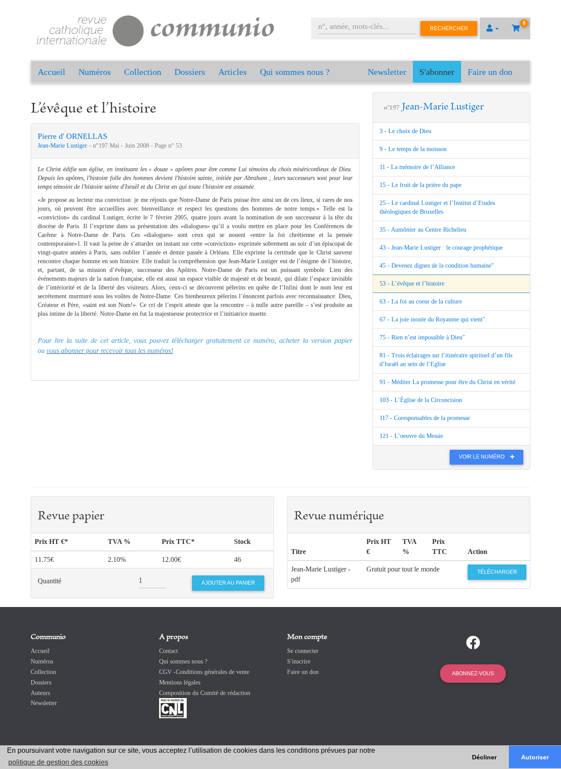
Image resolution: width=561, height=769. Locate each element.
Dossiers (189, 72)
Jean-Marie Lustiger (63, 145)
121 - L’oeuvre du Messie (411, 436)
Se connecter (303, 651)
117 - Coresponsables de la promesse (425, 418)
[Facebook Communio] (473, 643)
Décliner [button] (484, 757)
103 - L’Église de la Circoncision (421, 400)
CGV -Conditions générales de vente (204, 672)
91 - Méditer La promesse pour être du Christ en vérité (447, 382)
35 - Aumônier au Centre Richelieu (423, 229)
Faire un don (490, 72)
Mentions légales (179, 682)
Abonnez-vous (473, 673)
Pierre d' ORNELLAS (72, 136)
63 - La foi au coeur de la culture (421, 301)
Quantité (49, 581)
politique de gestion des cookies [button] (58, 762)
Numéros (94, 72)
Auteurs (40, 693)
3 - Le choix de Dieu (405, 131)
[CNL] (173, 708)
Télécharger (497, 572)
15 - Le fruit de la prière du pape (421, 185)
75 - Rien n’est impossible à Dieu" (422, 337)
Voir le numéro (482, 457)
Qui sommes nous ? (295, 72)
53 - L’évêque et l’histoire (412, 283)
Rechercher (449, 28)
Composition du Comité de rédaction (204, 693)
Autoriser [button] (535, 757)
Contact (168, 651)
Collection (142, 72)
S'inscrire (298, 661)
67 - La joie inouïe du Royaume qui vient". (433, 319)
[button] (492, 28)
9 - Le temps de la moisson (413, 149)
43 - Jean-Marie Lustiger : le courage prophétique (441, 247)
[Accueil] (155, 29)
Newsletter (387, 72)
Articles (232, 72)
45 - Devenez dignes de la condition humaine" (437, 265)
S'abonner (436, 72)
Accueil (51, 72)
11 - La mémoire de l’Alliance (417, 167)
